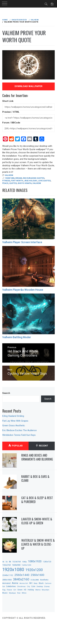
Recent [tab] (43, 445)
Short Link (7, 101)
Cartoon (48, 583)
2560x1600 (37, 574)
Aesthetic (44, 580)
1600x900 (16, 565)
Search (6, 393)
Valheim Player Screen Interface (22, 242)
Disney (47, 586)
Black (41, 583)
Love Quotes (44, 181)
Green (19, 590)
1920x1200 (34, 570)
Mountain (45, 590)
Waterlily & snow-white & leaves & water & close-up (38, 544)
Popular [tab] (17, 445)
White (24, 593)
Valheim (9, 175)
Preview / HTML (10, 112)
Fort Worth (17, 181)
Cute (33, 586)
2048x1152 (7, 575)
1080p (24, 562)
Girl (14, 590)
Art (30, 583)
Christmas (21, 586)
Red (18, 593)
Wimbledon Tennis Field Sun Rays (19, 435)
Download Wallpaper (28, 86)
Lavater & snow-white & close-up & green (36, 521)
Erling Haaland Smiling (13, 416)
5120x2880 (35, 580)
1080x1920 (34, 561)
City (28, 586)
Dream (18, 178)
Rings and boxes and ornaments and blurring (37, 457)
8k (10, 561)
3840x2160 (21, 579)
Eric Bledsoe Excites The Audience (19, 430)
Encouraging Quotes (33, 178)
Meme (37, 590)
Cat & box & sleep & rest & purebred (37, 499)
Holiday (31, 590)
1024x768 (16, 562)
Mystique (12, 593)
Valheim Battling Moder (16, 337)
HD (25, 590)
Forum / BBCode (11, 122)
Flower (9, 590)
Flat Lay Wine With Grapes (15, 420)
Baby (35, 583)
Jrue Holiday (30, 181)
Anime (15, 583)
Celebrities (11, 586)
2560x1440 (21, 575)
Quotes (13, 183)
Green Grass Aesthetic (13, 425)
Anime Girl (24, 583)
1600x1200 (26, 565)
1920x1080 (9, 178)
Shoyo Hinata (25, 183)
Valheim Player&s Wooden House (22, 289)
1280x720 (47, 562)
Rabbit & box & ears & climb (35, 478)
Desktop (40, 586)
